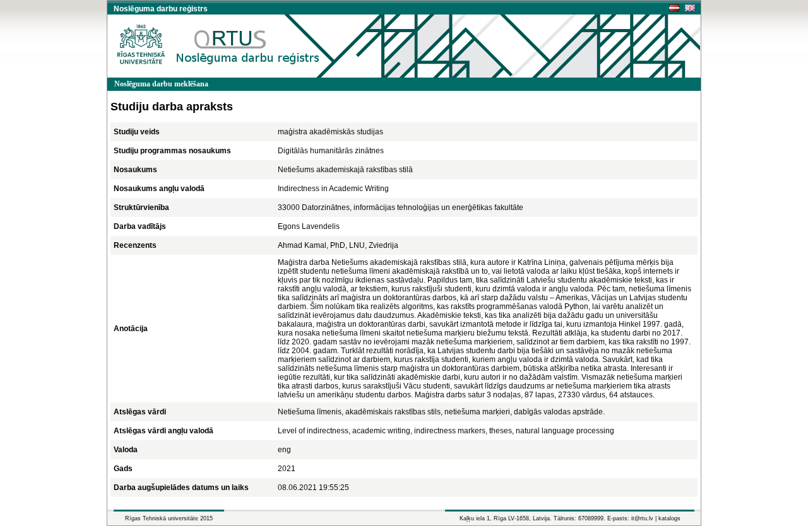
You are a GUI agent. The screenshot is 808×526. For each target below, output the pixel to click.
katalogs (669, 518)
